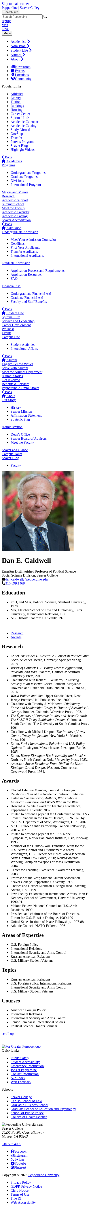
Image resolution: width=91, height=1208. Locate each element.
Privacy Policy (21, 1182)
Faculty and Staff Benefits (29, 301)
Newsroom (22, 67)
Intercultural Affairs (24, 348)
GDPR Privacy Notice (26, 1186)
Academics (19, 41)
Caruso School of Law (26, 1101)
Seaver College (21, 1097)
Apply (6, 21)
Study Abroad (20, 130)
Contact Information (25, 1074)
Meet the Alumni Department (22, 372)
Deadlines (18, 243)
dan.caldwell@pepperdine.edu (26, 579)
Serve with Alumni (15, 368)
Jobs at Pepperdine (24, 1070)
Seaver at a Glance (15, 450)
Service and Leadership (18, 321)
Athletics (17, 94)
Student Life (20, 50)
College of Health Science (29, 1117)
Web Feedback (21, 1082)
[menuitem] (50, 41)
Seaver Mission (21, 411)
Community (23, 79)
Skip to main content (16, 4)
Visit (5, 25)
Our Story (9, 400)
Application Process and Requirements (37, 270)
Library (16, 98)
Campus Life (11, 337)
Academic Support (15, 200)
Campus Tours (12, 454)
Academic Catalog (23, 126)
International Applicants (27, 255)
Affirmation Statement (26, 415)
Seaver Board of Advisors (29, 438)
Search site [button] (11, 12)
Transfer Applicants (24, 251)
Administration (12, 427)
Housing (17, 110)
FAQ (14, 278)
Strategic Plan (20, 419)
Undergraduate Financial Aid (31, 293)
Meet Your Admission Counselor (33, 239)
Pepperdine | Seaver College (21, 8)
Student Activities (23, 344)
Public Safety (20, 1058)
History (16, 407)
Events (20, 71)
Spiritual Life (20, 118)
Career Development (16, 325)
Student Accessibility (25, 1062)
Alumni (16, 55)
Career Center (20, 114)
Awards (16, 637)
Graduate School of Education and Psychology (43, 1109)
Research (8, 196)
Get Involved (11, 380)
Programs (8, 165)
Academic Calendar (24, 122)
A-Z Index (18, 1078)
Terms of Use (20, 1194)
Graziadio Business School (29, 1105)
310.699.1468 (15, 583)
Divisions (17, 181)
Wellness (8, 329)
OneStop (17, 134)
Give (5, 29)
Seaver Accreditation (16, 220)
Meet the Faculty (13, 208)
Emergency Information (27, 1066)
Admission (19, 46)
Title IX (16, 1198)
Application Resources (26, 274)
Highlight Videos (22, 149)
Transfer (16, 138)
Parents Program (22, 142)
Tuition (16, 102)
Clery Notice (19, 1190)
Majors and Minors (15, 192)
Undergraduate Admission (20, 232)
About (15, 59)
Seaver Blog (19, 146)
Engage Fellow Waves (17, 364)
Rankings (17, 106)
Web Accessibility (23, 1202)
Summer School (13, 204)
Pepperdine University (43, 1175)
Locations (22, 75)
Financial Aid (11, 286)
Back (8, 157)
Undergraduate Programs (28, 173)
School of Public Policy (27, 1113)
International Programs (26, 184)
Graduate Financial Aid (27, 297)
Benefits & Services (15, 384)
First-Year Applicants (25, 247)
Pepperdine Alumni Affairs (20, 388)
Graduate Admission (16, 263)
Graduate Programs (24, 177)
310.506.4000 (11, 1144)
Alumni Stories (12, 376)
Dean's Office (20, 434)
